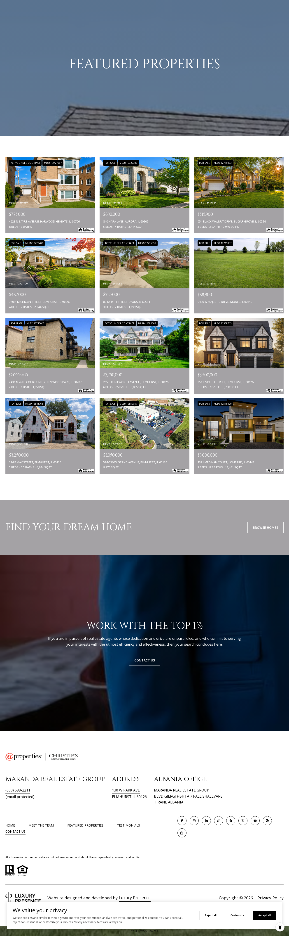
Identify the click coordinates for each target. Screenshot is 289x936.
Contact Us (15, 832)
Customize (237, 915)
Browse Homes (265, 527)
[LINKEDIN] (206, 820)
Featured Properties (85, 825)
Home (10, 825)
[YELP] (230, 820)
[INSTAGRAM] (194, 820)
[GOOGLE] (267, 820)
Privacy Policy (270, 897)
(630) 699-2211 (17, 790)
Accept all (264, 915)
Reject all (211, 915)
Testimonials (128, 825)
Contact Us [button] (144, 660)
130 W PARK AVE (126, 790)
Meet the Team (41, 825)
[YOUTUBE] (255, 820)
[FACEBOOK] (181, 820)
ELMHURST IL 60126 (129, 796)
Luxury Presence (135, 897)
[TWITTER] (242, 820)
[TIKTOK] (218, 820)
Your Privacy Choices (144, 931)
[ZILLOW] (181, 832)
